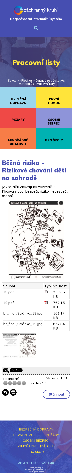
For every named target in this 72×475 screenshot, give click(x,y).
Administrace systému (36, 463)
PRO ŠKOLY (54, 140)
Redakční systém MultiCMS (36, 472)
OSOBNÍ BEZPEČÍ (54, 121)
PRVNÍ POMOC (54, 101)
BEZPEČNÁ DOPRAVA (18, 101)
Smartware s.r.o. (41, 470)
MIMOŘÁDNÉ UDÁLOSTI (18, 142)
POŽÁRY (18, 120)
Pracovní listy (45, 84)
